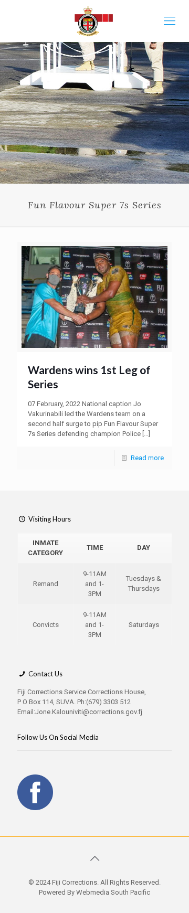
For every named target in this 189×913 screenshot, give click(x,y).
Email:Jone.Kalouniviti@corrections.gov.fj (79, 712)
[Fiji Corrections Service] (94, 21)
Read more (147, 458)
